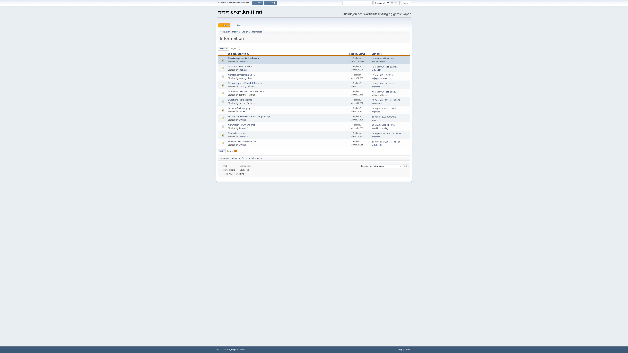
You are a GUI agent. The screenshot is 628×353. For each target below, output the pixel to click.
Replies (353, 53)
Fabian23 (378, 145)
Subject (232, 53)
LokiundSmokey (381, 128)
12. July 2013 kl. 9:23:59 (382, 75)
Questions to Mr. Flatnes (240, 99)
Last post (377, 53)
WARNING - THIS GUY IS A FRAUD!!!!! (246, 91)
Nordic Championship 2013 (241, 74)
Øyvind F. (243, 61)
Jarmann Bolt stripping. (239, 108)
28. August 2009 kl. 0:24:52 (384, 116)
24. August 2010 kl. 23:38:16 (384, 108)
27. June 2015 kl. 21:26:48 (383, 58)
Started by (243, 53)
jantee (242, 111)
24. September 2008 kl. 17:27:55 (386, 133)
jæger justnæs (246, 78)
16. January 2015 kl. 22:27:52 (385, 66)
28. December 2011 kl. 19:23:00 (386, 100)
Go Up (222, 151)
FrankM (243, 69)
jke (375, 120)
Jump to (364, 166)
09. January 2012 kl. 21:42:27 (385, 91)
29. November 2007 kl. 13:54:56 (386, 141)
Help (400, 349)
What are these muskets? (240, 66)
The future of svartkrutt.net (242, 141)
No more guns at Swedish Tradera (245, 83)
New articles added (237, 133)
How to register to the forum (243, 58)
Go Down (223, 48)
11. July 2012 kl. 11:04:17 (383, 83)
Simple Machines (238, 350)
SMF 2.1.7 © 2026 (223, 350)
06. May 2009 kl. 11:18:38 (383, 125)
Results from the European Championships (249, 116)
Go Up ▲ (408, 349)
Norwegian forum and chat (241, 124)
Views (362, 53)
